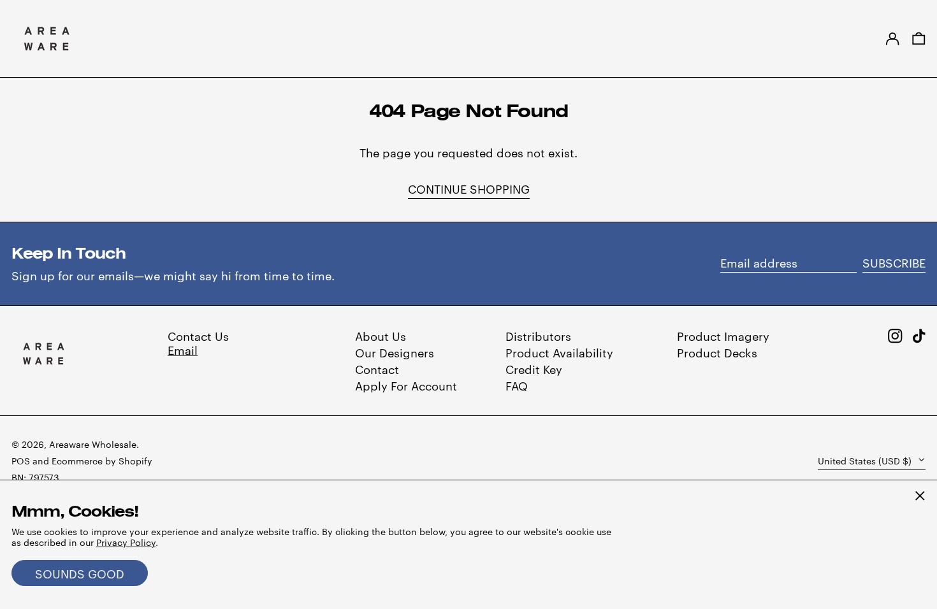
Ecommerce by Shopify (102, 460)
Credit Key (533, 368)
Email (183, 349)
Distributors (538, 335)
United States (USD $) (866, 460)
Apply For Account (406, 385)
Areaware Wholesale (92, 444)
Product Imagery (723, 335)
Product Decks (717, 352)
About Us (380, 335)
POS (20, 460)
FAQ (516, 385)
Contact (377, 368)
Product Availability (559, 352)
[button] (919, 38)
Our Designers (394, 352)
